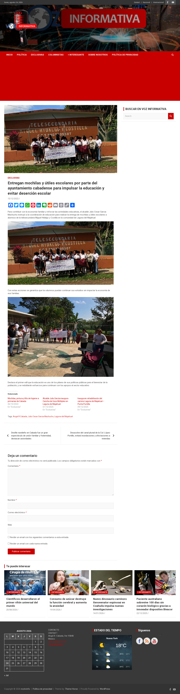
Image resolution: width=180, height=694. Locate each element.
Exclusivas (37, 55)
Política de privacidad (125, 55)
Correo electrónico (17, 512)
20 (24, 658)
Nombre (12, 500)
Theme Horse (71, 689)
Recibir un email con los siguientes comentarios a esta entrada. (39, 537)
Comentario (14, 466)
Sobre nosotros (98, 55)
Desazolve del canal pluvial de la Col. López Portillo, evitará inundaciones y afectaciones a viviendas (89, 435)
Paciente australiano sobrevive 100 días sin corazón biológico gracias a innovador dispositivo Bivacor (155, 604)
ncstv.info (25, 689)
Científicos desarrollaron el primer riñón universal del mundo (23, 602)
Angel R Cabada (20, 416)
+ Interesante (76, 55)
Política (22, 55)
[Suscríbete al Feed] (147, 641)
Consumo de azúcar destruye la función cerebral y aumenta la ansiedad (68, 602)
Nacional (146, 2)
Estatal (137, 2)
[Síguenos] (139, 641)
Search (171, 116)
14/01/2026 (98, 613)
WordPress (105, 689)
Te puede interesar (18, 566)
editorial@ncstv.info (57, 641)
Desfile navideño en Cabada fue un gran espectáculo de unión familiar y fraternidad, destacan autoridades (31, 435)
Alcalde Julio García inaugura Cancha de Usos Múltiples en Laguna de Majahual (55, 401)
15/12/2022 (13, 198)
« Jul (6, 675)
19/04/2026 (55, 610)
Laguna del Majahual (63, 416)
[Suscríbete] (154, 641)
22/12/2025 (142, 613)
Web (10, 525)
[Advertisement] (90, 79)
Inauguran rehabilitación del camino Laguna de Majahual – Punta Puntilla (91, 401)
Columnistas (56, 55)
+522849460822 (55, 644)
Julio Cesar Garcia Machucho (41, 416)
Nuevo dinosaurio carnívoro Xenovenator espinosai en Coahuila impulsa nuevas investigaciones (110, 604)
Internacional (158, 2)
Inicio (9, 55)
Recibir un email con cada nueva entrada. (29, 543)
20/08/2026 (11, 610)
